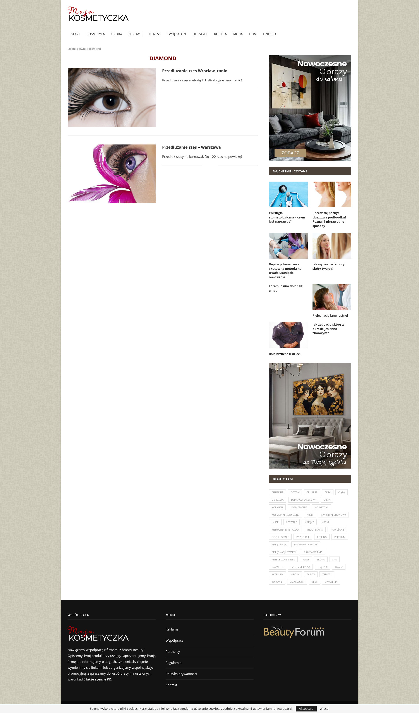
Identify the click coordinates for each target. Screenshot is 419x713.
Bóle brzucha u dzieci (285, 354)
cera (328, 492)
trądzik (322, 567)
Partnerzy (173, 651)
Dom (253, 34)
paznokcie (302, 537)
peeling (322, 537)
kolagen (277, 507)
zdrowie (277, 581)
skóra (321, 559)
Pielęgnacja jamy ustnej (330, 315)
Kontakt (171, 685)
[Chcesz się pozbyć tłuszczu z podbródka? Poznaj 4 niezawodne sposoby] (332, 194)
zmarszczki (297, 581)
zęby (314, 581)
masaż (325, 522)
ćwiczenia (331, 581)
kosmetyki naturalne (285, 514)
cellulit (312, 492)
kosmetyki (321, 507)
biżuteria (277, 492)
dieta (327, 499)
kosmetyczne (298, 507)
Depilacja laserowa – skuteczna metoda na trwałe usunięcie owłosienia (285, 270)
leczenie (291, 522)
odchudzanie (280, 537)
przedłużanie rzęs (283, 559)
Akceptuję (306, 708)
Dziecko (269, 34)
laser (275, 522)
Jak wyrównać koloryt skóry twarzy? (329, 266)
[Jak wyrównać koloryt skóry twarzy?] (332, 246)
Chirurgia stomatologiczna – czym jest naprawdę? (287, 217)
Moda (238, 34)
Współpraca (174, 640)
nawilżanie (337, 529)
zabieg (311, 574)
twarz (339, 567)
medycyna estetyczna (285, 529)
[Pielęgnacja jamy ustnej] (332, 297)
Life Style (200, 34)
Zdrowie (135, 34)
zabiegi (326, 574)
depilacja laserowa (303, 499)
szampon (277, 567)
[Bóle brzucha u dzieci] (288, 335)
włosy (295, 574)
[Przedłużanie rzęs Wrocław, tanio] (112, 97)
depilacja (277, 499)
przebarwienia (313, 552)
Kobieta (220, 34)
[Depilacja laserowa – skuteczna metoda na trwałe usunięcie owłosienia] (288, 246)
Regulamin (174, 662)
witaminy (277, 574)
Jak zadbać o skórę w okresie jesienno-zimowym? (328, 328)
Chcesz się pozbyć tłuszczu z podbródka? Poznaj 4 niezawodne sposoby (329, 219)
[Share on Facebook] (208, 89)
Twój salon (176, 34)
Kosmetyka (96, 34)
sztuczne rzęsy (300, 567)
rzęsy (305, 559)
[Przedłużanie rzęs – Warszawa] (112, 173)
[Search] (349, 34)
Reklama (172, 629)
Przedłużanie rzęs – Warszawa (191, 147)
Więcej (324, 708)
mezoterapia (315, 529)
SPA (334, 559)
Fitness (155, 34)
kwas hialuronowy (333, 514)
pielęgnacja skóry (305, 544)
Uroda (116, 34)
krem (310, 514)
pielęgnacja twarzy (284, 552)
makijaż (309, 522)
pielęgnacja (279, 544)
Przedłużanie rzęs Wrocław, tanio (194, 70)
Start (75, 34)
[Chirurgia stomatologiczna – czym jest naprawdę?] (288, 194)
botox (295, 492)
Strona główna (77, 49)
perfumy (339, 537)
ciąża (341, 492)
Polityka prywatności (181, 674)
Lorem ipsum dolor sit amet (285, 288)
